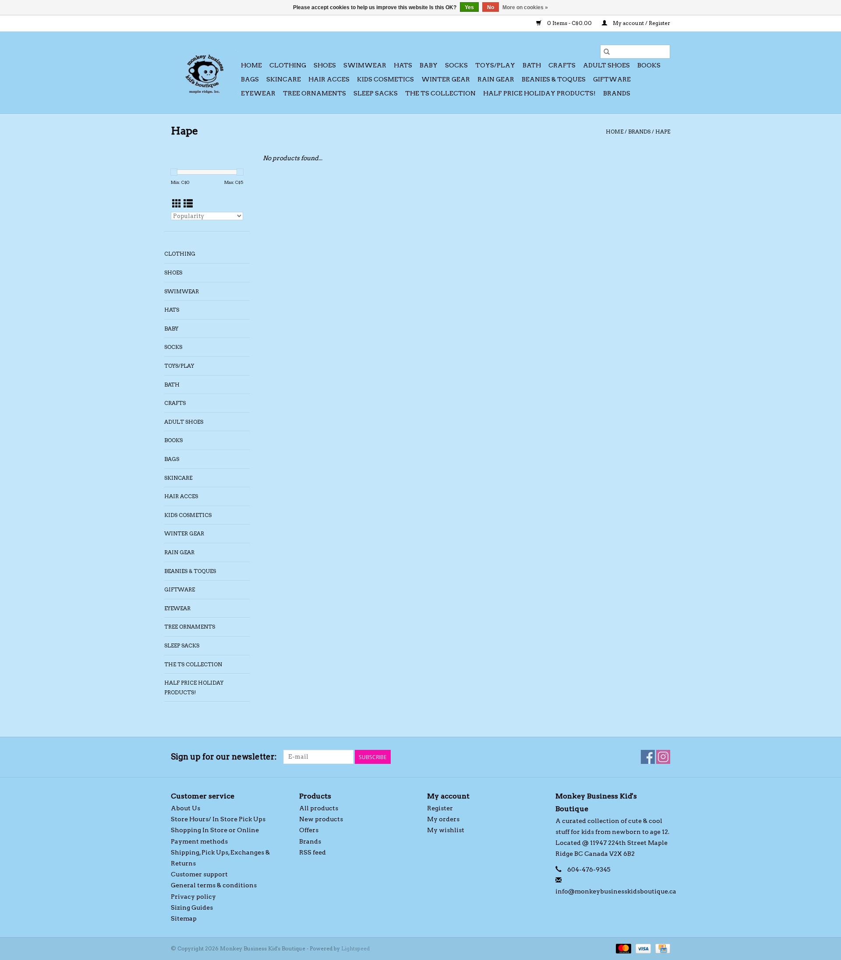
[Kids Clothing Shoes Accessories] (204, 72)
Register (440, 808)
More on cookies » (525, 7)
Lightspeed (355, 948)
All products (318, 808)
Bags (250, 79)
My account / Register (640, 23)
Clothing (287, 65)
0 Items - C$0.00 (569, 23)
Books (649, 65)
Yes (469, 7)
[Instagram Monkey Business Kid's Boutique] (663, 757)
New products (321, 819)
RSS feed (312, 852)
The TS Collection (440, 93)
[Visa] (642, 948)
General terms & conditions (214, 885)
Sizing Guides (192, 907)
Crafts (562, 65)
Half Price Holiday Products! (539, 93)
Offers (308, 829)
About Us (185, 808)
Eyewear (258, 93)
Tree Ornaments (314, 93)
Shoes (325, 65)
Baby (429, 65)
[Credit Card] (661, 948)
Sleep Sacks (375, 93)
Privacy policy (193, 896)
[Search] (606, 52)
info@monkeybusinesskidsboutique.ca (615, 891)
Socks (456, 65)
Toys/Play (495, 65)
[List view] (188, 203)
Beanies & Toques (554, 79)
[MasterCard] (623, 948)
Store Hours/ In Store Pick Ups (218, 819)
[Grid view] (176, 203)
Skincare (283, 79)
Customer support (199, 874)
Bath (532, 65)
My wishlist (445, 829)
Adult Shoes (606, 65)
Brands (616, 93)
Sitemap (184, 918)
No (490, 7)
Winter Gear (445, 79)
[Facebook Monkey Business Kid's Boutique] (648, 757)
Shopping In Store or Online (215, 829)
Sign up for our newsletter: (224, 756)
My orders (443, 819)
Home (251, 65)
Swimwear (364, 65)
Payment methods (199, 841)
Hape (662, 131)
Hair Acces (329, 79)
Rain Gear (495, 79)
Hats (403, 65)
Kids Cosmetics (385, 79)
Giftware (612, 79)
